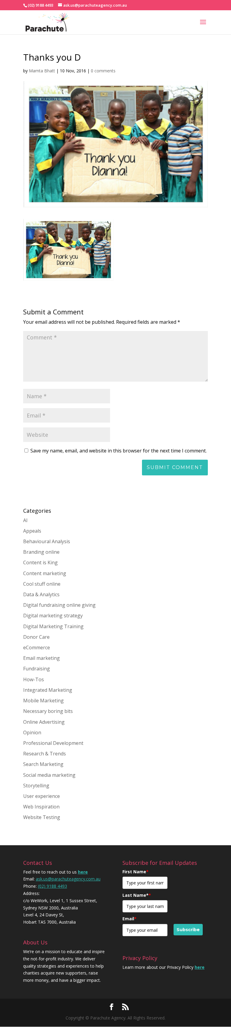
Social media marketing (49, 775)
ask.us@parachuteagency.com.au (68, 879)
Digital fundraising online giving (59, 605)
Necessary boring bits (48, 711)
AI (25, 520)
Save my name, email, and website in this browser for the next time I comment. (118, 450)
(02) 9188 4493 (52, 886)
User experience (41, 796)
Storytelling (36, 785)
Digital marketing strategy (53, 615)
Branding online (41, 552)
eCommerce (36, 647)
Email (129, 918)
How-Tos (33, 679)
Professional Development (53, 743)
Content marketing (44, 573)
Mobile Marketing (43, 700)
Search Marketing (43, 764)
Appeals (32, 531)
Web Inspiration (41, 806)
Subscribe (188, 929)
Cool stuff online (41, 584)
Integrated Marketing (47, 690)
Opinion (32, 732)
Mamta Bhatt (42, 71)
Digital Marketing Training (53, 626)
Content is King (40, 562)
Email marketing (41, 658)
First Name (135, 871)
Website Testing (41, 817)
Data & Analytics (41, 594)
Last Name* (136, 895)
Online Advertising (44, 722)
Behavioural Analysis (46, 541)
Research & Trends (44, 753)
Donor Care (36, 637)
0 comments (103, 71)
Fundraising (36, 668)
